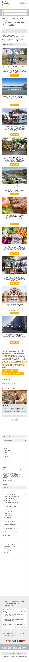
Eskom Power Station (14, 178)
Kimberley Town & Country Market (14, 238)
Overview (6, 31)
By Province (6, 444)
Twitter (22, 633)
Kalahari (20, 382)
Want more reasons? (20, 627)
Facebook (7, 633)
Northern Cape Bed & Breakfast (11, 502)
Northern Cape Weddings (9, 524)
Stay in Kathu (17, 276)
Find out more (14, 75)
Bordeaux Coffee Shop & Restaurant (14, 149)
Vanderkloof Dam (14, 89)
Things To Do (20, 18)
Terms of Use (16, 603)
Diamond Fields (6, 382)
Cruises (6, 126)
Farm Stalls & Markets (8, 66)
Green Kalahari (14, 382)
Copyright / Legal (8, 603)
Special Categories (8, 515)
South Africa (5, 18)
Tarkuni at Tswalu (8, 406)
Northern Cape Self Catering (10, 504)
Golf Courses (7, 541)
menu (23, 3)
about (5, 370)
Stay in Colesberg (17, 157)
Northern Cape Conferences (10, 528)
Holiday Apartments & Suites (11, 506)
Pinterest (7, 635)
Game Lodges (7, 513)
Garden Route (7, 450)
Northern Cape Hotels (9, 498)
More (14, 414)
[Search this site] (21, 3)
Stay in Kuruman (17, 216)
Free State (6, 448)
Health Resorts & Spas (9, 550)
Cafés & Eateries (19, 156)
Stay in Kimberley (17, 246)
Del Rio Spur (14, 208)
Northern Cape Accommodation (11, 496)
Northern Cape (5, 20)
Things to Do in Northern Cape (10, 537)
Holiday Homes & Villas (9, 509)
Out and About (7, 535)
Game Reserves (7, 539)
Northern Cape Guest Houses (10, 500)
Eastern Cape (7, 447)
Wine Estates (7, 548)
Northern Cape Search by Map (10, 521)
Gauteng (6, 452)
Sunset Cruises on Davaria (14, 119)
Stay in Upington (17, 68)
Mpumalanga (7, 458)
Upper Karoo (13, 383)
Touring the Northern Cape (10, 531)
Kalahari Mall (14, 297)
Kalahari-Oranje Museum (14, 59)
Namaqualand (5, 383)
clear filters (17, 41)
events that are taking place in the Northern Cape (13, 363)
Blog (14, 635)
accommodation (18, 373)
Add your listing (14, 653)
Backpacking (7, 552)
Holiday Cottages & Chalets (10, 508)
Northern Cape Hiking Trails (10, 543)
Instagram (15, 633)
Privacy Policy (21, 601)
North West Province (8, 460)
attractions (13, 370)
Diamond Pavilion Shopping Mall (14, 327)
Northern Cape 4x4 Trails (9, 544)
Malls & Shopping (9, 304)
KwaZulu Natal (7, 454)
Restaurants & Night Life (9, 546)
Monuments (19, 185)
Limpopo (6, 456)
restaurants (7, 373)
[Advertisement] (14, 572)
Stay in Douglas (17, 127)
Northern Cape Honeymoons (10, 511)
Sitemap (4, 658)
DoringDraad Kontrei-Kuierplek (14, 267)
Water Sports (6, 96)
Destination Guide (7, 491)
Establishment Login (8, 605)
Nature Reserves (13, 96)
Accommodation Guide (9, 494)
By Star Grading (7, 517)
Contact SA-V (7, 601)
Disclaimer (14, 601)
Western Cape (7, 464)
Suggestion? (6, 484)
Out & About (13, 18)
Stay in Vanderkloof (17, 97)
